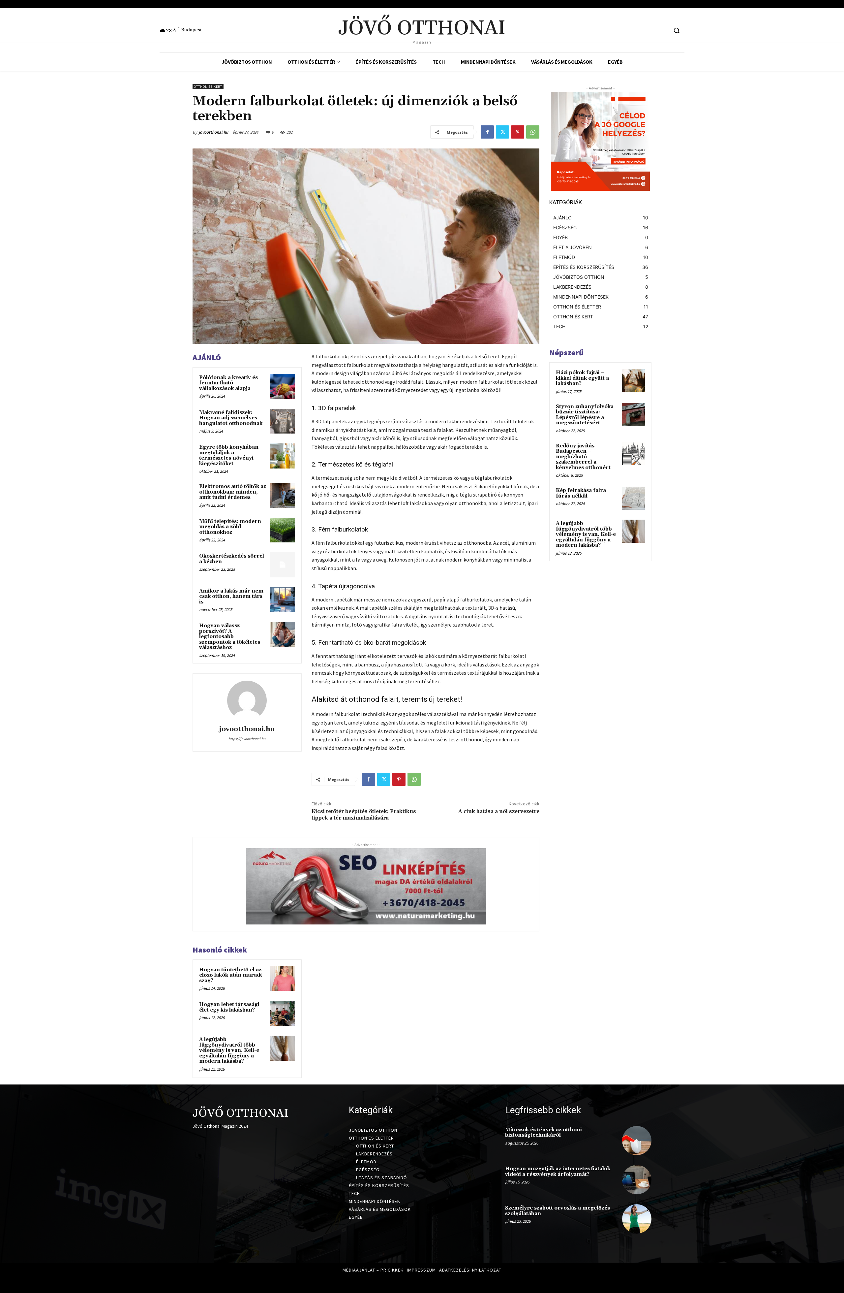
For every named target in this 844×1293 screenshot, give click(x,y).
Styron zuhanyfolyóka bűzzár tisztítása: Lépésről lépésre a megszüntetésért (585, 415)
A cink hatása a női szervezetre (498, 811)
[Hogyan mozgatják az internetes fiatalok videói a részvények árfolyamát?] (636, 1179)
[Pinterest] (517, 132)
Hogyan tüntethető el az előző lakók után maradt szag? (230, 975)
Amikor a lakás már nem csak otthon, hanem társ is (231, 596)
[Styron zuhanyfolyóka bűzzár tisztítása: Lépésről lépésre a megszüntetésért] (633, 414)
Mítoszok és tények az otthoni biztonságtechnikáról (543, 1133)
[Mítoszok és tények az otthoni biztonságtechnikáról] (636, 1140)
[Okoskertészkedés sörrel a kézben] (282, 564)
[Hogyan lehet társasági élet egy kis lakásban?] (282, 1013)
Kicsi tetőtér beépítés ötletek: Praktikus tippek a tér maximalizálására (364, 814)
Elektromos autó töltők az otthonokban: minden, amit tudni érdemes (232, 492)
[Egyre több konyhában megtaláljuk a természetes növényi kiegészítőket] (282, 456)
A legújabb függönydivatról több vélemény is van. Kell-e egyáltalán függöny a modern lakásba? (229, 1050)
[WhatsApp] (532, 132)
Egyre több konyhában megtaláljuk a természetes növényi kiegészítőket (228, 455)
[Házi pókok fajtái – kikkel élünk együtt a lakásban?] (633, 380)
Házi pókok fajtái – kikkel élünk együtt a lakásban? (582, 378)
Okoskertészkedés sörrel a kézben (231, 559)
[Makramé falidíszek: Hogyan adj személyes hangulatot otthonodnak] (282, 421)
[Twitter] (502, 132)
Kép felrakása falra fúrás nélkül (581, 493)
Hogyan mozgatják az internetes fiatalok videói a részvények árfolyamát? (557, 1172)
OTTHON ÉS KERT (208, 86)
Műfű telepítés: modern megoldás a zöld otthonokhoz (230, 526)
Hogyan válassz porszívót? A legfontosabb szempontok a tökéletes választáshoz (229, 637)
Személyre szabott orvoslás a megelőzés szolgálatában (557, 1211)
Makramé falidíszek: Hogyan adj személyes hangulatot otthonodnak (230, 418)
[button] (676, 30)
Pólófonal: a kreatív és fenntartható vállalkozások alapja (228, 383)
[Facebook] (487, 132)
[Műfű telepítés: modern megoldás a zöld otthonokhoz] (282, 530)
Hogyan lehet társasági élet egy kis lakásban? (229, 1007)
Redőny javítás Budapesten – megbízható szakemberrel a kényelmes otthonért (583, 457)
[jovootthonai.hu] (247, 700)
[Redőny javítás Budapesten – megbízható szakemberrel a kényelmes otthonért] (633, 453)
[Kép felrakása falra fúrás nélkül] (633, 498)
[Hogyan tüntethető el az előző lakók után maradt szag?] (282, 978)
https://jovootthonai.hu (246, 738)
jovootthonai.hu (213, 132)
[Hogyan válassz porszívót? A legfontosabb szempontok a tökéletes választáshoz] (282, 634)
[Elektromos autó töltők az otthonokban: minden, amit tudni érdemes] (282, 495)
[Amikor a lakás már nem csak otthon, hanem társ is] (282, 599)
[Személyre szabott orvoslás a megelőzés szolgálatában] (636, 1219)
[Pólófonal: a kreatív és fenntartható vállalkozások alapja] (282, 386)
